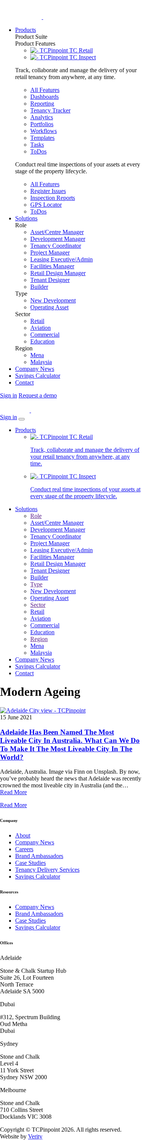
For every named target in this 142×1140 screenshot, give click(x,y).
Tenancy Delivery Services (47, 869)
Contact (24, 673)
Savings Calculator (37, 666)
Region (39, 639)
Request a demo (38, 395)
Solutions (26, 509)
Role (36, 516)
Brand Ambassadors (39, 856)
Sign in (8, 395)
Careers (24, 849)
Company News (34, 659)
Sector (37, 605)
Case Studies (30, 863)
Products (25, 430)
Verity (35, 1136)
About (22, 835)
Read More (13, 792)
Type (36, 584)
